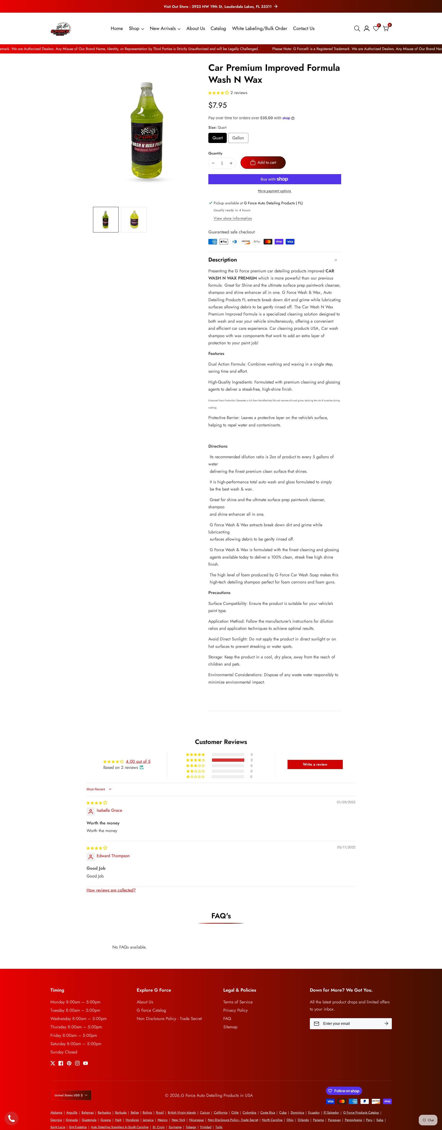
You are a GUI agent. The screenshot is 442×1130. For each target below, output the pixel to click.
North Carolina (272, 1120)
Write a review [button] (315, 764)
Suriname (175, 1127)
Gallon (240, 139)
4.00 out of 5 (138, 761)
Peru (369, 1120)
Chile (234, 1112)
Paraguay (334, 1120)
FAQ (227, 1018)
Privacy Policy (235, 1010)
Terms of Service (238, 1002)
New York (178, 1120)
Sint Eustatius (78, 1127)
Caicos (205, 1112)
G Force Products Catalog (361, 1112)
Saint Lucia (57, 1127)
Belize (135, 1112)
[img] (97, 803)
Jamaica (148, 1120)
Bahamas (87, 1112)
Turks (218, 1127)
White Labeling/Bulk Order (259, 28)
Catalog (218, 28)
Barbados (104, 1112)
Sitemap (230, 1027)
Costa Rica (267, 1112)
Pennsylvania (353, 1120)
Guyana (106, 1120)
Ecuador (314, 1112)
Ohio (290, 1120)
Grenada (72, 1120)
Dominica (297, 1112)
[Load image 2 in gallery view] (134, 219)
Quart (219, 139)
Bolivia (147, 1112)
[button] (219, 92)
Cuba (283, 1112)
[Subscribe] (386, 1023)
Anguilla (71, 1112)
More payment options (274, 190)
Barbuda (121, 1112)
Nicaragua (196, 1120)
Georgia (56, 1120)
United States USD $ (69, 1095)
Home (117, 28)
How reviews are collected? (111, 890)
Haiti (118, 1120)
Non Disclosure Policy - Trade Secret (169, 1018)
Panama (318, 1120)
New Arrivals (163, 28)
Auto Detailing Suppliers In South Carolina (119, 1127)
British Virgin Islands (182, 1112)
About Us (195, 28)
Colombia (249, 1112)
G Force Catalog (151, 1010)
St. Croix (159, 1127)
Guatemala (89, 1120)
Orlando (303, 1120)
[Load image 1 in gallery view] (106, 219)
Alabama (56, 1112)
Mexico (163, 1120)
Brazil (160, 1112)
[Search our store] (358, 28)
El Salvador (331, 1112)
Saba (379, 1120)
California (220, 1112)
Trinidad (205, 1127)
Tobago (191, 1127)
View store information (233, 218)
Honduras (132, 1120)
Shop (134, 28)
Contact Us (303, 28)
